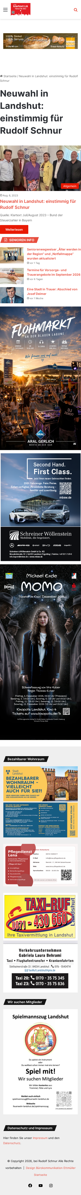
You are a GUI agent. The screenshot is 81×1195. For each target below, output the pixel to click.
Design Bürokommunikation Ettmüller (51, 1168)
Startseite (10, 76)
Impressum (40, 1138)
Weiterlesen (14, 229)
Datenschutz (11, 1143)
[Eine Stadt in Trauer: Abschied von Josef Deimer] (12, 295)
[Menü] (5, 11)
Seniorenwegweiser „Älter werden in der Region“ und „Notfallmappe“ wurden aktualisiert (54, 253)
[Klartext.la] (20, 9)
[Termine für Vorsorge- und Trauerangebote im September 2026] (12, 276)
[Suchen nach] (75, 11)
